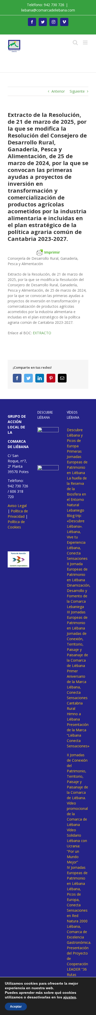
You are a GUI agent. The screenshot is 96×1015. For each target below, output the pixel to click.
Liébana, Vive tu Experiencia (76, 537)
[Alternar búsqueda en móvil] (75, 42)
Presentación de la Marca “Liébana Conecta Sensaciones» (78, 735)
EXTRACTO (42, 332)
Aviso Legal (17, 505)
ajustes (69, 997)
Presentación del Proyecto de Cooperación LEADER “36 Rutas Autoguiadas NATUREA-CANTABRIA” (78, 969)
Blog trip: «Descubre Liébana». (75, 521)
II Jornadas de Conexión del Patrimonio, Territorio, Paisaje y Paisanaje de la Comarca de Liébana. (77, 776)
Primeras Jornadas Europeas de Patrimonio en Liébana (77, 462)
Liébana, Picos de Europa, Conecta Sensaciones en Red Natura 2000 (77, 904)
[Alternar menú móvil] (85, 42)
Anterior (58, 91)
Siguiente (77, 91)
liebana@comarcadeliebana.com (48, 10)
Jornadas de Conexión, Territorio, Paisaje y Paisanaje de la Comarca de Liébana (77, 649)
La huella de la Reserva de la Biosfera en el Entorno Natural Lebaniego (77, 494)
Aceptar (16, 1006)
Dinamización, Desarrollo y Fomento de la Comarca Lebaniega (78, 596)
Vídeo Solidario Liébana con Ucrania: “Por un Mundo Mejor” (77, 845)
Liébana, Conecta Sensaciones (77, 553)
